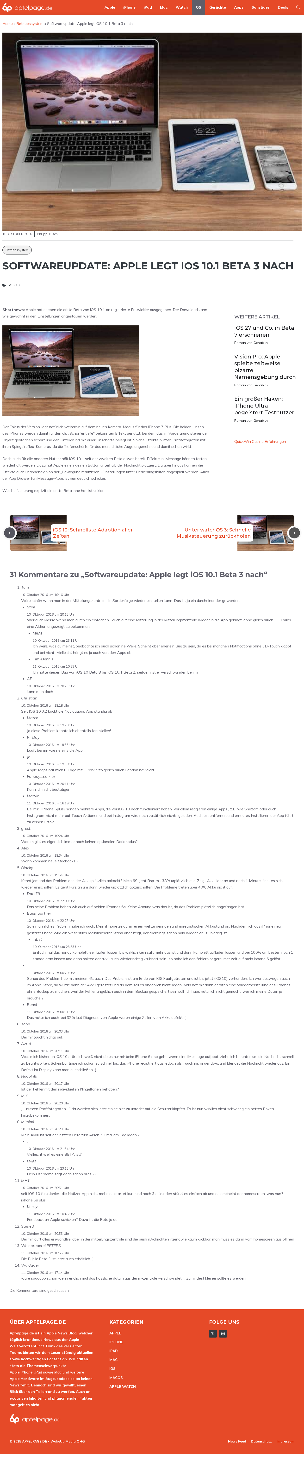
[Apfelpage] (27, 7)
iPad (148, 7)
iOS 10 (14, 285)
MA (112, 1359)
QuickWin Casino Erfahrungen (260, 441)
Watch (182, 7)
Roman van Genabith (251, 342)
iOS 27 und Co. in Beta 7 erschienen (264, 331)
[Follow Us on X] (213, 1334)
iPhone (129, 7)
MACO (114, 1377)
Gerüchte (217, 7)
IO (111, 1368)
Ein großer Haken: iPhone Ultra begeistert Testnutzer (264, 406)
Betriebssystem (17, 250)
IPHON (115, 1342)
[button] (298, 7)
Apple (110, 7)
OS (198, 7)
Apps (238, 7)
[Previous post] (9, 533)
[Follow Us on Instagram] (223, 1334)
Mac (164, 7)
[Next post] (294, 533)
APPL (114, 1333)
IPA (112, 1351)
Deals (283, 7)
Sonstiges (261, 7)
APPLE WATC (121, 1386)
